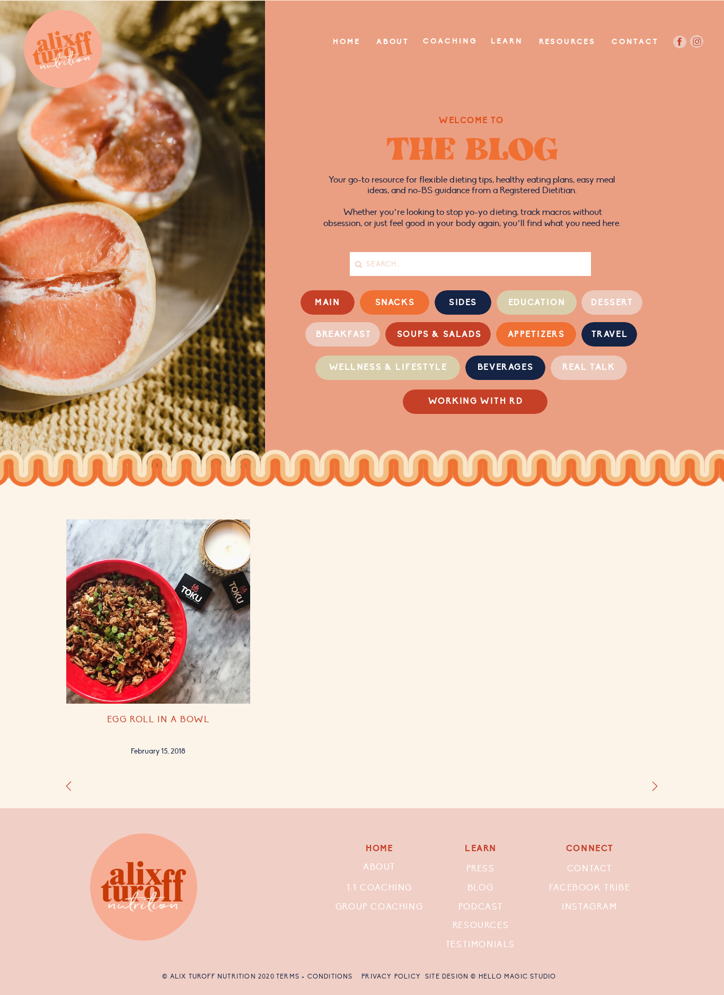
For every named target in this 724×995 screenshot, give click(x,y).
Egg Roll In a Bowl (158, 719)
